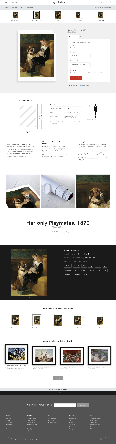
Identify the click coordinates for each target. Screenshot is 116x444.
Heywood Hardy (72, 32)
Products (15, 2)
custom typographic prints (32, 439)
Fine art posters (31, 418)
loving (83, 270)
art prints (86, 47)
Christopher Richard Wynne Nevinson (14, 368)
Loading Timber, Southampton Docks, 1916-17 (15, 366)
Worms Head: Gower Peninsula (97, 367)
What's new (30, 431)
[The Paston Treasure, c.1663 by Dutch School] (72, 356)
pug (85, 274)
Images (7, 2)
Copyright (93, 427)
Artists (21, 7)
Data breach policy (95, 424)
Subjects (14, 7)
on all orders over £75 (58, 393)
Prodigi (108, 437)
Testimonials (9, 422)
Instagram (72, 429)
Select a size (80, 52)
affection (67, 266)
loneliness (68, 270)
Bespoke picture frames (19, 439)
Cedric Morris (91, 368)
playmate (67, 274)
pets (105, 270)
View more (58, 378)
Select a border (74, 61)
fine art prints (22, 156)
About (8, 420)
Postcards (30, 427)
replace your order (92, 158)
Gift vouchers (52, 418)
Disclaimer (93, 429)
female (98, 266)
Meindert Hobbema (38, 368)
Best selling (72, 418)
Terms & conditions (95, 418)
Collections (29, 7)
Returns (8, 429)
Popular (7, 7)
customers (62, 156)
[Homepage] (58, 2)
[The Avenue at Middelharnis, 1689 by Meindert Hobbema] (44, 355)
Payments (9, 424)
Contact (8, 418)
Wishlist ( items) (53, 422)
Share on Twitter (85, 85)
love (76, 270)
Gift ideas (51, 420)
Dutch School (63, 368)
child (84, 266)
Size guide (88, 52)
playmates (77, 274)
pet (99, 270)
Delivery (80, 151)
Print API (102, 437)
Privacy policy (94, 420)
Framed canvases (32, 424)
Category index (73, 427)
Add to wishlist (73, 85)
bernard (76, 266)
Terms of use (93, 422)
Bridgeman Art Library (88, 258)
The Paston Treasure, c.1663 (68, 367)
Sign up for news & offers (39, 404)
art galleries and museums (49, 151)
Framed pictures (31, 420)
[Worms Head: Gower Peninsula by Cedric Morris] (99, 355)
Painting (91, 270)
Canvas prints (31, 422)
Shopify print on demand (103, 439)
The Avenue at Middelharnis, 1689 (42, 367)
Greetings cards (31, 429)
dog (91, 266)
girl (105, 266)
